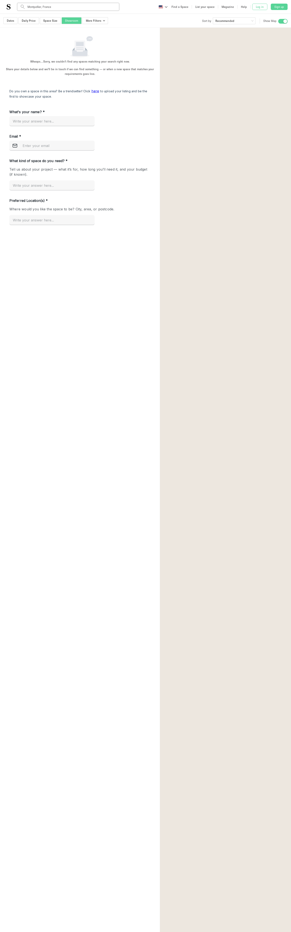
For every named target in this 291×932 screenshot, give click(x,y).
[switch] (283, 21)
